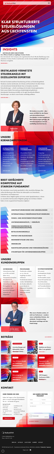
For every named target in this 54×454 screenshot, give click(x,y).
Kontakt (40, 442)
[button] (3, 451)
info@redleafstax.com (9, 436)
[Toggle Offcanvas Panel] (49, 3)
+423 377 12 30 (8, 438)
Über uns (14, 442)
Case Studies (27, 442)
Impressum (49, 447)
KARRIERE (34, 442)
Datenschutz (43, 447)
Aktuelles (20, 442)
